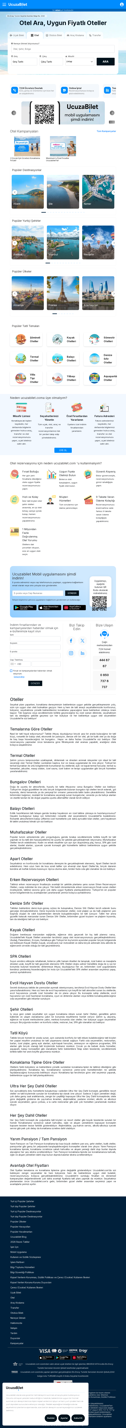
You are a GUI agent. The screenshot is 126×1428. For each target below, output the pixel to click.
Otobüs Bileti (16, 1313)
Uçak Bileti (15, 1292)
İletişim (13, 1328)
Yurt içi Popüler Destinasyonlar (25, 1211)
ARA (105, 61)
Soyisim (13, 643)
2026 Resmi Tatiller (20, 1242)
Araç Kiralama (17, 1302)
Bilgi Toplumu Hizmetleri (22, 1267)
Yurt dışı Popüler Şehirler (22, 1206)
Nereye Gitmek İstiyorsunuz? (26, 43)
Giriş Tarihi (18, 61)
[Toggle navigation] (5, 4)
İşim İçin (14, 1247)
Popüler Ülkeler (18, 1221)
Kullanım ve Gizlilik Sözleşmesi (25, 1257)
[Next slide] (114, 192)
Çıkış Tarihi (46, 61)
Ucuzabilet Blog (18, 1236)
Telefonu (18, 660)
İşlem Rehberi (17, 1262)
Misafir (71, 56)
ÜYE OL (63, 450)
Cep (12, 660)
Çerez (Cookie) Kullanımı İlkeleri (26, 1287)
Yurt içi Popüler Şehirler (22, 1201)
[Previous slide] (14, 192)
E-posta (13, 651)
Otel (12, 1297)
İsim (12, 635)
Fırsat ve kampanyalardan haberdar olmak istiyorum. (32, 672)
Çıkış (44, 56)
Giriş (16, 56)
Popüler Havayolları (20, 1226)
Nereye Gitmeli (17, 1318)
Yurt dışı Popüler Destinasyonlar (26, 1216)
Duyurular (15, 1338)
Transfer (14, 1307)
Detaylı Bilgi (19, 677)
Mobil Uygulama (18, 1252)
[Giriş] (120, 4)
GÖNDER (72, 593)
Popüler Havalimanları (21, 1231)
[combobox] (12, 663)
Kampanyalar (17, 1343)
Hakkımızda (16, 1323)
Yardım (13, 1333)
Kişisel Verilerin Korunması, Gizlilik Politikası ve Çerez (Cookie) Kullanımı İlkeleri (50, 1277)
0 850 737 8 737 (104, 681)
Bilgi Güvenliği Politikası (22, 1272)
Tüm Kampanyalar (106, 131)
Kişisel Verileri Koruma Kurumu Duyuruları (30, 1282)
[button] (112, 113)
